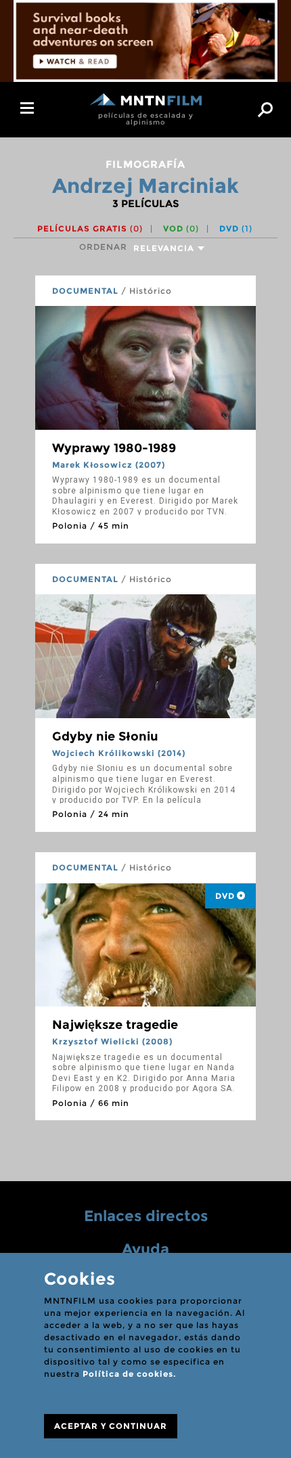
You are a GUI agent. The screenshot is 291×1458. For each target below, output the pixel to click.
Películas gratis (90, 228)
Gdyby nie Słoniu (105, 736)
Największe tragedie (115, 1024)
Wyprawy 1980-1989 (114, 448)
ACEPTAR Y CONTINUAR (110, 1426)
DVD (235, 228)
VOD (181, 228)
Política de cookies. (129, 1374)
